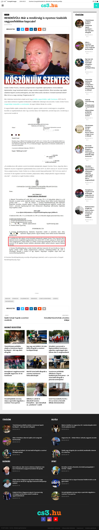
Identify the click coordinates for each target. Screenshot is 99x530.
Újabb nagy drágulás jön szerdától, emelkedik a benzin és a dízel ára (79, 451)
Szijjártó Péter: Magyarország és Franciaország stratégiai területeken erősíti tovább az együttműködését (28, 494)
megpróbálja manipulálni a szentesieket (16, 104)
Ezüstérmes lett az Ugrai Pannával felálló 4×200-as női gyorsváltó (79, 481)
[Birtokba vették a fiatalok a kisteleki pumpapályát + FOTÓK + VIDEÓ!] (55, 470)
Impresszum (80, 528)
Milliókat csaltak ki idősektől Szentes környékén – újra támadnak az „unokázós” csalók (36, 402)
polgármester (25, 298)
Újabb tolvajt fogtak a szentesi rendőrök (16, 319)
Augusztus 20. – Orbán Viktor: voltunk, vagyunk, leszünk (79, 438)
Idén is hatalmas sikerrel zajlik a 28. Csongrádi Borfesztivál (90, 45)
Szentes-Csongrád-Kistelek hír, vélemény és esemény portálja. (45, 1)
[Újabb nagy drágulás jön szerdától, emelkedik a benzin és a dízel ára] (55, 454)
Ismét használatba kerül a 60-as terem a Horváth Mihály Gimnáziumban (58, 401)
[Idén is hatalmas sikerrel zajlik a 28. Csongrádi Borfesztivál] (79, 45)
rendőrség (34, 298)
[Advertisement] (37, 280)
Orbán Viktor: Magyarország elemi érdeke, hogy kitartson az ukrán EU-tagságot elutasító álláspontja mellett (29, 481)
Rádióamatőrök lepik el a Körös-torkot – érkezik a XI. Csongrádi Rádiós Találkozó (90, 212)
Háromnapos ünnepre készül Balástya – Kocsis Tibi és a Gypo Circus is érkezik (89, 130)
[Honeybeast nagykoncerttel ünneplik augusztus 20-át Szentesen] (79, 193)
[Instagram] (49, 519)
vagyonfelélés (9, 301)
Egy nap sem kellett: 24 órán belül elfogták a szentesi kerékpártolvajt (37, 348)
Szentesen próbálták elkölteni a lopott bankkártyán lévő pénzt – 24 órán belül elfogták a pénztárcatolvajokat (59, 375)
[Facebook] (43, 519)
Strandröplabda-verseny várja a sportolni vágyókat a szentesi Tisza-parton (14, 401)
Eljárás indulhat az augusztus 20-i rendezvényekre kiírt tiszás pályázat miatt (79, 426)
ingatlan (7, 298)
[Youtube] (56, 519)
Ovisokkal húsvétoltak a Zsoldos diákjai (56, 319)
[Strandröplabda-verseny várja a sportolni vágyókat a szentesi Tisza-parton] (55, 496)
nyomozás (15, 298)
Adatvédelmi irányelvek (54, 528)
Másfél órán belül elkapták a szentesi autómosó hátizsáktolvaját (37, 373)
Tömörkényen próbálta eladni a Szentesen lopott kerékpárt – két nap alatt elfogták (13, 349)
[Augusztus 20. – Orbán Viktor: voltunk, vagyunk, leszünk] (55, 441)
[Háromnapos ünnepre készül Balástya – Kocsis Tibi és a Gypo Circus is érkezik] (79, 129)
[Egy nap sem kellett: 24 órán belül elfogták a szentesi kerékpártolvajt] (79, 62)
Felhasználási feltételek (68, 528)
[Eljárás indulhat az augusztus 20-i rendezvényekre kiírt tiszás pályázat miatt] (55, 428)
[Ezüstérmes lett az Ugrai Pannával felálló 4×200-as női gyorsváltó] (55, 483)
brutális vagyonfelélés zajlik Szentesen (45, 99)
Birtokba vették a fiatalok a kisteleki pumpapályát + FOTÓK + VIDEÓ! (78, 468)
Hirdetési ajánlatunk (90, 528)
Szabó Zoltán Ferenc (45, 298)
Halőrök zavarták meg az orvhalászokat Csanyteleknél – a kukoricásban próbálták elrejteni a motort (89, 108)
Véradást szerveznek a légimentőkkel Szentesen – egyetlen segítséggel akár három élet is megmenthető (59, 349)
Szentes (7, 14)
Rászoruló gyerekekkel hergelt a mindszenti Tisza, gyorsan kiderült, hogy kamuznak (89, 151)
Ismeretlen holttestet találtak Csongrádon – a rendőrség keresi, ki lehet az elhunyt (89, 84)
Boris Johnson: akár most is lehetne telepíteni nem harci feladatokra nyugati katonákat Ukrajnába (28, 468)
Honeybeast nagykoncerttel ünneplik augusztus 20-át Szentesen (14, 373)
